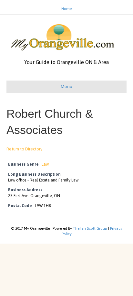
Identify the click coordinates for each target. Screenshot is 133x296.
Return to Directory (24, 149)
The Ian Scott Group (90, 228)
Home (66, 8)
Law (45, 164)
